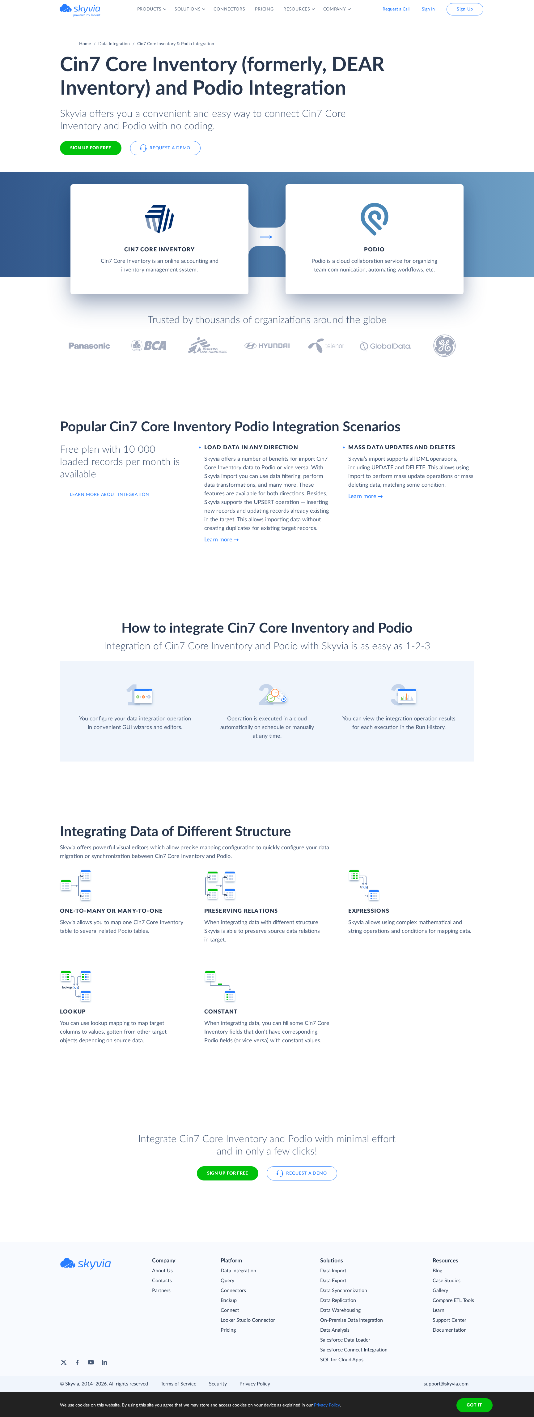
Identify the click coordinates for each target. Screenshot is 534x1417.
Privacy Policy (254, 1383)
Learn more (218, 540)
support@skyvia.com (446, 1383)
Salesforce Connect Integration (354, 1349)
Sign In (428, 9)
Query (227, 1280)
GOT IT (474, 1405)
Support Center (449, 1320)
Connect (230, 1310)
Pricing (228, 1330)
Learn (438, 1310)
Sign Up (465, 9)
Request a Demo (170, 148)
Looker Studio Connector (248, 1320)
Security (218, 1383)
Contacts (162, 1280)
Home (85, 44)
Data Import (333, 1270)
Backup (229, 1300)
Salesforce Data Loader (345, 1340)
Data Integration (114, 44)
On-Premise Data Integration (351, 1320)
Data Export (333, 1280)
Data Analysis (335, 1330)
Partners (161, 1290)
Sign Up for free (90, 148)
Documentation (450, 1330)
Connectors (233, 1290)
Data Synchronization (343, 1290)
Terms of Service (178, 1383)
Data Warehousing (340, 1310)
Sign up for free (227, 1173)
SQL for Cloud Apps (341, 1359)
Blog (437, 1270)
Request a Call (396, 9)
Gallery (440, 1290)
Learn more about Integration (109, 495)
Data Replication (338, 1300)
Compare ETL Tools (453, 1300)
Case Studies (446, 1280)
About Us (162, 1270)
